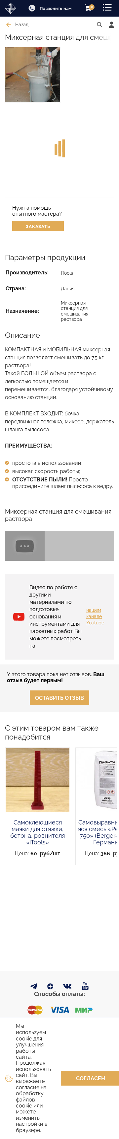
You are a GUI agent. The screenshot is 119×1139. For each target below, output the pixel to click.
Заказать (38, 226)
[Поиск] (99, 25)
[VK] (67, 988)
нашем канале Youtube (95, 616)
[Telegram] (33, 987)
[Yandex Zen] (50, 987)
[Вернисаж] (12, 8)
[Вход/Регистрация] (111, 25)
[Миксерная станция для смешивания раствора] (59, 546)
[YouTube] (85, 986)
